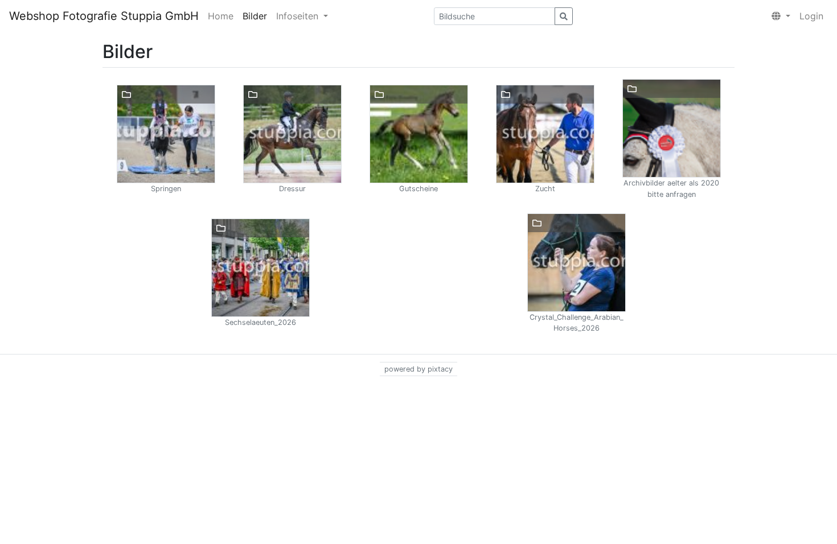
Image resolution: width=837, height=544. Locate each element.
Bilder (255, 16)
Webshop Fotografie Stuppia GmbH (104, 16)
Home (220, 16)
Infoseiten (298, 16)
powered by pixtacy (418, 369)
